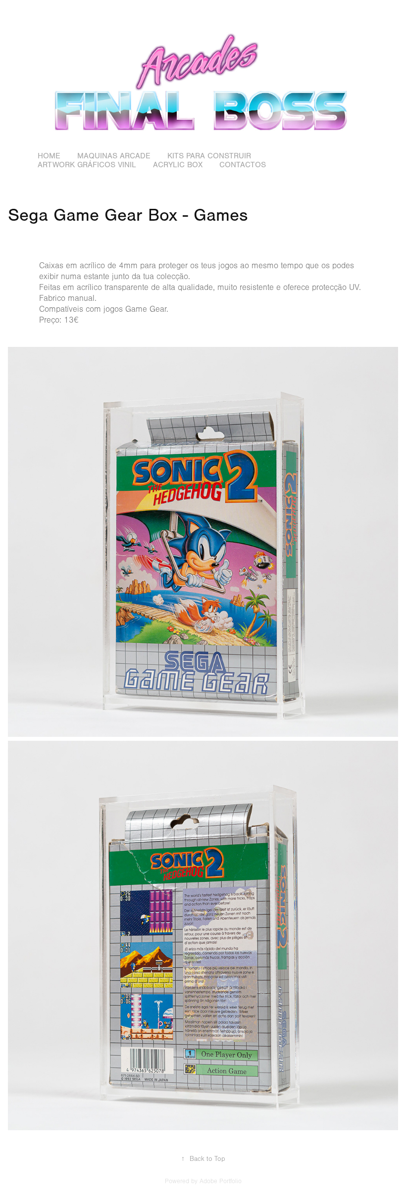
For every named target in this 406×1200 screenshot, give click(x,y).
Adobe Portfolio (221, 1181)
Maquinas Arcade (114, 155)
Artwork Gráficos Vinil (87, 164)
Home (49, 155)
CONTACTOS (242, 164)
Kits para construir (209, 155)
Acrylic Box (178, 164)
